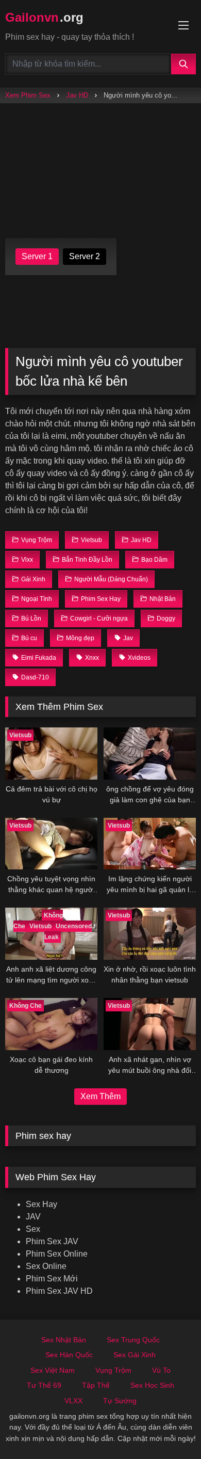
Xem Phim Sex (28, 95)
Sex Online (46, 1266)
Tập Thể (96, 1385)
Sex (33, 1229)
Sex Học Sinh (152, 1385)
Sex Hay (41, 1204)
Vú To (161, 1370)
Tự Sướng (120, 1401)
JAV (33, 1216)
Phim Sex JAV (52, 1241)
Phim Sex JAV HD (59, 1291)
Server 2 (84, 256)
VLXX (73, 1401)
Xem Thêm (100, 1096)
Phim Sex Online (57, 1253)
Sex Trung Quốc (133, 1340)
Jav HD (77, 95)
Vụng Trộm (113, 1370)
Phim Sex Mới (52, 1278)
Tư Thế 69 (44, 1385)
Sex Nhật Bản (63, 1340)
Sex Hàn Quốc (69, 1355)
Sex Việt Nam (52, 1370)
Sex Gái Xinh (134, 1355)
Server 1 (37, 256)
